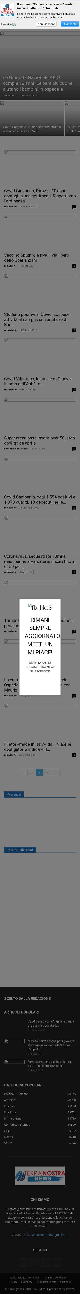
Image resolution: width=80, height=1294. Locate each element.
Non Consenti (46, 24)
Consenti (70, 24)
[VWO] (16, 24)
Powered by (6, 24)
